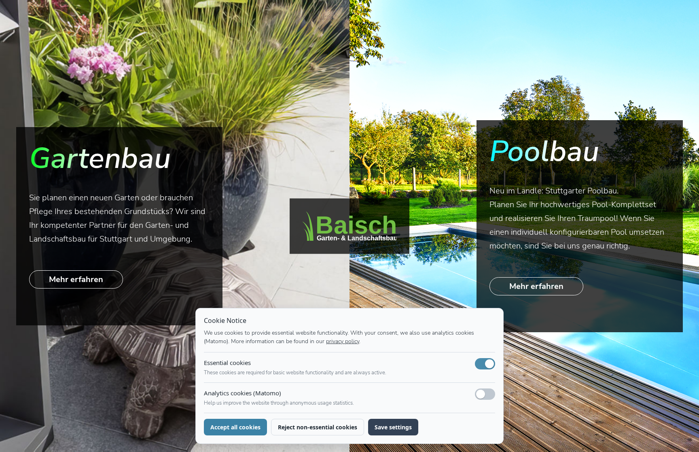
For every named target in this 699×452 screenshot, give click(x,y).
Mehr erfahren (76, 279)
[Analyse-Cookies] (485, 394)
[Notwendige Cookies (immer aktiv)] (485, 363)
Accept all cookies (235, 427)
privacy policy (342, 341)
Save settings (393, 427)
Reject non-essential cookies (317, 427)
